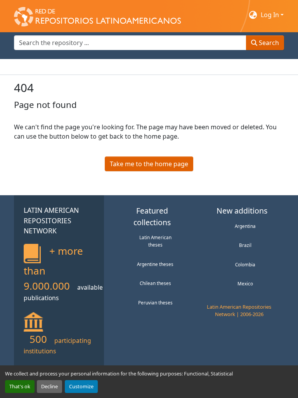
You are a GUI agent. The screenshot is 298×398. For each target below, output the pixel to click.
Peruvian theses (155, 302)
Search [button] (268, 42)
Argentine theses (155, 264)
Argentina (245, 226)
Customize (81, 386)
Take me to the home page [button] (149, 164)
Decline (49, 386)
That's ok (19, 386)
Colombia (245, 264)
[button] (97, 14)
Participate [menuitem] (148, 67)
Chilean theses (155, 283)
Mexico (245, 283)
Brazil (245, 245)
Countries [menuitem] (71, 67)
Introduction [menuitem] (32, 67)
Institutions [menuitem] (109, 67)
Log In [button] (271, 14)
